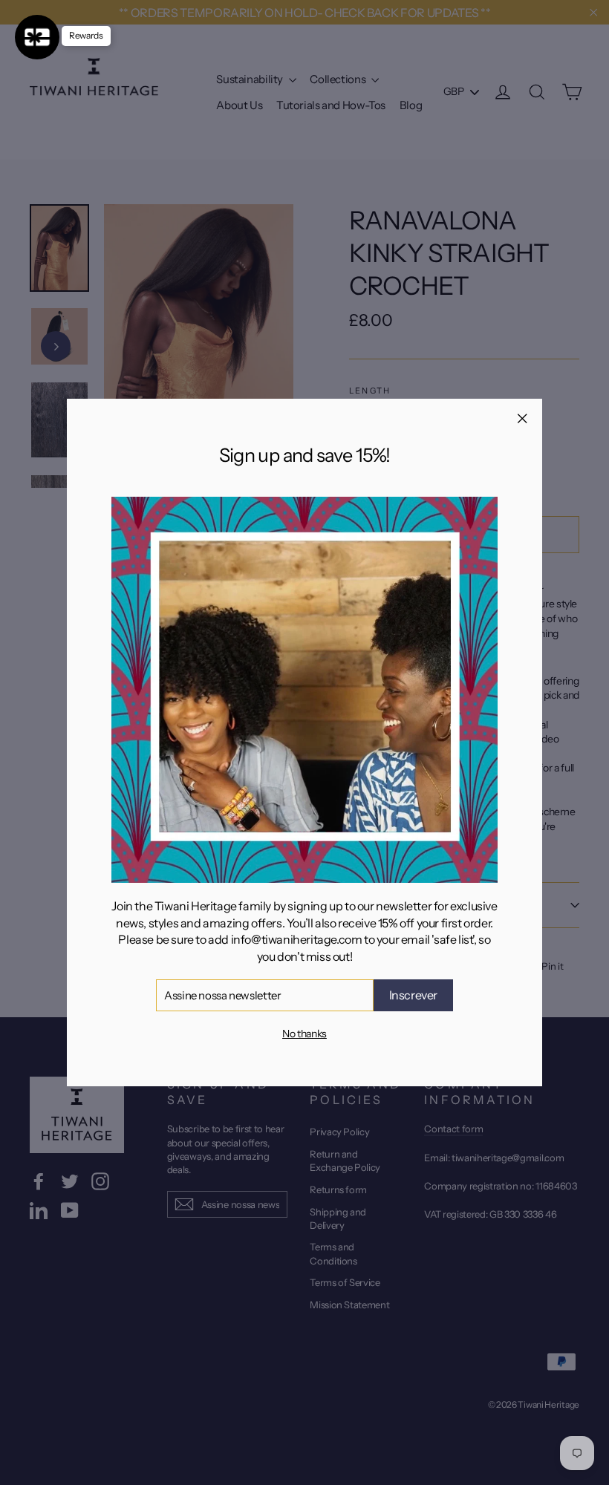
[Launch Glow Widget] (37, 37)
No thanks (304, 1033)
